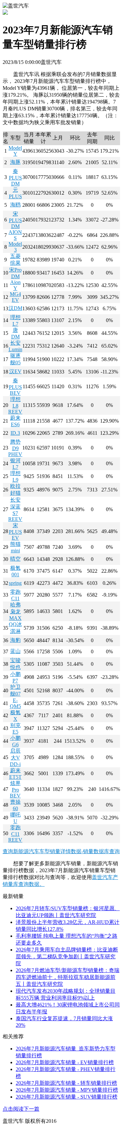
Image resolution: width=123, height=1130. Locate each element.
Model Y (15, 151)
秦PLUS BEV (15, 387)
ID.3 (15, 433)
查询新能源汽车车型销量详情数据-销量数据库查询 (61, 851)
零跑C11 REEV (15, 834)
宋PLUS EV (15, 532)
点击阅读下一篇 (21, 1109)
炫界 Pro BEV (15, 789)
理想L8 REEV (15, 405)
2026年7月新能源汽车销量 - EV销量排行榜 (65, 1062)
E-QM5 (15, 703)
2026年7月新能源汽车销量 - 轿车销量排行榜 (66, 1083)
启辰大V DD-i (15, 757)
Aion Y (15, 285)
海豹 (15, 640)
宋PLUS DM (15, 220)
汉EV (15, 371)
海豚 (15, 162)
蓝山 (15, 651)
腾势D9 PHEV (15, 448)
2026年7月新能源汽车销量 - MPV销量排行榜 (67, 1090)
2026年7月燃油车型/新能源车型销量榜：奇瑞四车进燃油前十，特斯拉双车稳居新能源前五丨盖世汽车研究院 (67, 977)
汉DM (15, 308)
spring (15, 583)
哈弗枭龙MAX (15, 611)
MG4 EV (15, 297)
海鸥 (15, 204)
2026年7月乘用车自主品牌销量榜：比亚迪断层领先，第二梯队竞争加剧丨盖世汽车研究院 (67, 956)
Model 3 (15, 247)
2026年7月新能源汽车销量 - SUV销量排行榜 (66, 1097)
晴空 (15, 559)
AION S (15, 235)
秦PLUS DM (15, 177)
